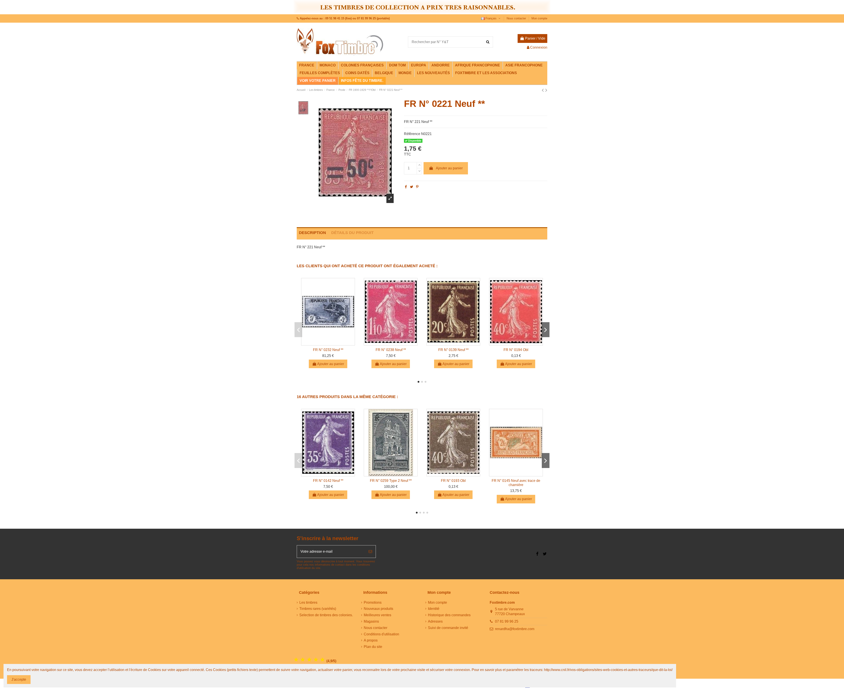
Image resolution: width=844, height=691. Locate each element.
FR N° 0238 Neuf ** (391, 350)
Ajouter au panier (449, 168)
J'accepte (18, 679)
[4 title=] (315, 659)
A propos (371, 640)
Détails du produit (352, 232)
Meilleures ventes (377, 615)
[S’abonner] (370, 551)
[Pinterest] (417, 187)
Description (312, 232)
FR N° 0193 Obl (453, 481)
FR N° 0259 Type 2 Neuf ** (391, 481)
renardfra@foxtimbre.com (514, 629)
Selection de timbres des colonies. (326, 615)
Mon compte (539, 18)
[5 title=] (322, 659)
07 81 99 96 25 (506, 621)
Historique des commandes (449, 615)
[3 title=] (309, 659)
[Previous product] (543, 90)
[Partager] (406, 187)
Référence (412, 134)
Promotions (373, 602)
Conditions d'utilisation (381, 634)
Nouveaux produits (378, 609)
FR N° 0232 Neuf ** (328, 350)
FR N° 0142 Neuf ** (328, 481)
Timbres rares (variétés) (317, 609)
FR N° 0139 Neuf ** (453, 350)
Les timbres (308, 602)
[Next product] (546, 90)
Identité (433, 609)
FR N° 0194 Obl (516, 350)
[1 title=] (296, 659)
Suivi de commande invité (448, 628)
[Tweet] (411, 187)
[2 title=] (302, 659)
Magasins (371, 621)
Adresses (435, 621)
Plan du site (373, 647)
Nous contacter (517, 18)
